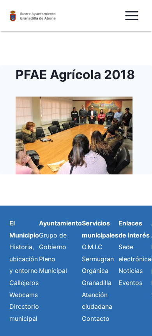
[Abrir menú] (131, 15)
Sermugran (98, 259)
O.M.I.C (92, 247)
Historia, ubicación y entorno (23, 258)
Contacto (96, 318)
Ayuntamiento (60, 223)
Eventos (130, 283)
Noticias (130, 270)
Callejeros (24, 283)
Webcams (23, 295)
